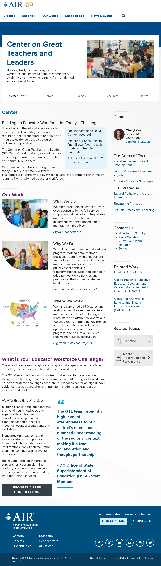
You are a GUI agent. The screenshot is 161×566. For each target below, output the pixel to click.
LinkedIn (124, 245)
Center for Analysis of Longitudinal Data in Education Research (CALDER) (129, 304)
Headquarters (48, 541)
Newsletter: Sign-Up (132, 233)
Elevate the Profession (129, 204)
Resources (112, 96)
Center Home (17, 96)
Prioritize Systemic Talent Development (131, 163)
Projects (81, 96)
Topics (49, 96)
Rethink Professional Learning (134, 210)
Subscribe (142, 521)
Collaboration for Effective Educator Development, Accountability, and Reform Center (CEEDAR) (132, 285)
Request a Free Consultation (27, 490)
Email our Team (131, 241)
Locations (46, 536)
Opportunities (22, 546)
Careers (18, 536)
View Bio (145, 142)
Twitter (123, 249)
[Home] (18, 4)
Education (129, 341)
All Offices (46, 546)
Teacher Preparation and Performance (134, 358)
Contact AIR (113, 521)
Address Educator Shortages (133, 181)
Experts (143, 96)
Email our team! (80, 162)
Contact (131, 142)
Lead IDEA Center (126, 272)
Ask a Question (129, 237)
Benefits (18, 541)
